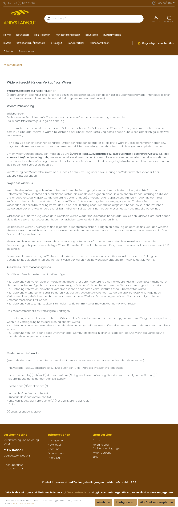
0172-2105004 (13, 450)
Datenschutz (56, 453)
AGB (95, 457)
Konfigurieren (125, 502)
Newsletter (54, 444)
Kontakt (97, 440)
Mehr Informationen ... (24, 503)
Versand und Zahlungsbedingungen (106, 446)
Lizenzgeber (55, 440)
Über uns (53, 449)
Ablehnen (103, 502)
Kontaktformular (13, 468)
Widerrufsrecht (101, 452)
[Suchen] (48, 19)
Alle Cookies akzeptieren (156, 502)
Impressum (55, 458)
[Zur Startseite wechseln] (19, 18)
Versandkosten (77, 492)
